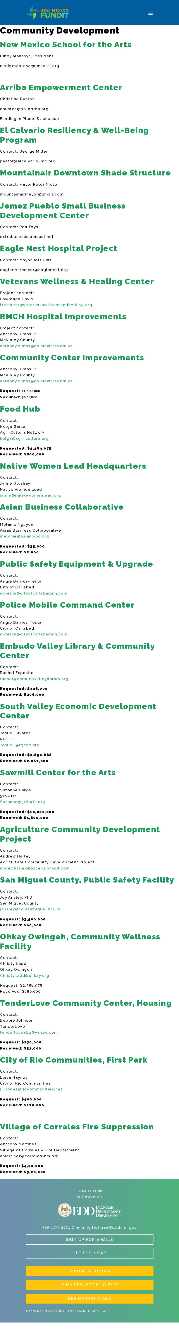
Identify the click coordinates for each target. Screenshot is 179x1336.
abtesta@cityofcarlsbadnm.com (33, 593)
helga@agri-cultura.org (24, 438)
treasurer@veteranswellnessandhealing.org (46, 305)
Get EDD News (89, 1253)
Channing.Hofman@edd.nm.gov (104, 1227)
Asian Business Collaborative (62, 506)
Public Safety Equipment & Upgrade (76, 563)
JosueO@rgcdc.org (20, 745)
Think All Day (97, 1311)
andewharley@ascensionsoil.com (35, 868)
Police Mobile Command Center (67, 604)
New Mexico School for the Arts (66, 44)
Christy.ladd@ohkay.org (24, 975)
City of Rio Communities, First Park (74, 1059)
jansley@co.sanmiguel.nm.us (30, 909)
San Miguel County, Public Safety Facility (87, 879)
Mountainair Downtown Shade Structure (85, 172)
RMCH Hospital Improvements (63, 316)
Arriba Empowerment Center (61, 87)
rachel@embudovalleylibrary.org (34, 679)
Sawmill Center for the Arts (58, 772)
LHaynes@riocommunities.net (31, 1089)
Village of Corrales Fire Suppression (77, 1126)
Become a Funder (89, 1271)
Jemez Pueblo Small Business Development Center (63, 210)
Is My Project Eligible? (89, 1284)
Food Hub (20, 408)
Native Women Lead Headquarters (73, 465)
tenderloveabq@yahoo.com (29, 1032)
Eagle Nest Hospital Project (58, 248)
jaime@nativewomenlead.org (30, 495)
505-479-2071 (56, 1227)
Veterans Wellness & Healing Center (77, 281)
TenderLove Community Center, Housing (86, 1002)
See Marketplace (89, 1298)
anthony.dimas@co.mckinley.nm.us (36, 346)
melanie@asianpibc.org (24, 536)
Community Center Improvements (72, 357)
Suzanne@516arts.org (22, 802)
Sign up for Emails (89, 1239)
